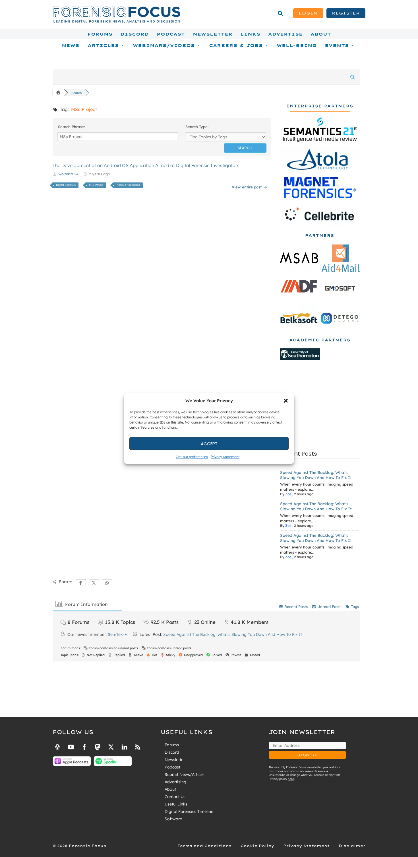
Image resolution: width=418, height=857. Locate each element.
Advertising (175, 781)
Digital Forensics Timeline (189, 811)
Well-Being (297, 45)
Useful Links (176, 804)
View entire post (247, 187)
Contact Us (175, 796)
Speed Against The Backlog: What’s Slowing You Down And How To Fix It (315, 475)
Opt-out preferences (192, 457)
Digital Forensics (66, 184)
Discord (134, 34)
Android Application (128, 184)
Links (250, 34)
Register (346, 13)
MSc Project (96, 184)
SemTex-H (118, 634)
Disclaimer (352, 846)
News (70, 45)
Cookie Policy (257, 846)
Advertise (285, 34)
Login (308, 13)
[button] (286, 401)
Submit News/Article (184, 774)
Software (173, 818)
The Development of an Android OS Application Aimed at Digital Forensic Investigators (146, 165)
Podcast (171, 34)
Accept (209, 443)
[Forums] (58, 93)
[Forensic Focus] (117, 21)
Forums (99, 34)
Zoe (288, 494)
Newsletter (212, 34)
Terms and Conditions (204, 846)
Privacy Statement (225, 457)
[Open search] (280, 13)
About (321, 34)
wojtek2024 (68, 174)
